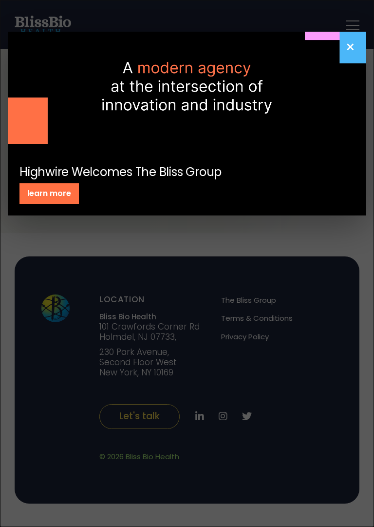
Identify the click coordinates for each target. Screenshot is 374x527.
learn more (49, 193)
